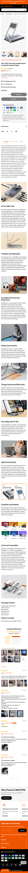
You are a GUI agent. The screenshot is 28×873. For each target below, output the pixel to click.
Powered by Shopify (17, 870)
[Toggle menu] (2, 6)
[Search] (25, 9)
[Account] (23, 6)
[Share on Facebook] (7, 131)
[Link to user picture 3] (20, 683)
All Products (9, 14)
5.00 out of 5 (17, 631)
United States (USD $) (9, 851)
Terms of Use (19, 834)
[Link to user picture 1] (4, 683)
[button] (4, 68)
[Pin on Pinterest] (16, 131)
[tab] (6, 142)
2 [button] (13, 778)
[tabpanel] (14, 161)
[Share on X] (12, 131)
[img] (4, 670)
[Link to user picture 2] (12, 683)
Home (2, 14)
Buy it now (14, 99)
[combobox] (14, 9)
